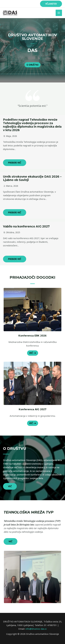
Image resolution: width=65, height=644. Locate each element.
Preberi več (14, 162)
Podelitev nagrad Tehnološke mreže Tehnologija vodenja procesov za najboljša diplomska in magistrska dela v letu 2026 (32, 125)
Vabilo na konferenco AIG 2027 (26, 226)
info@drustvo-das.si (36, 628)
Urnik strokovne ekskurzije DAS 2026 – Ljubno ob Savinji (32, 178)
